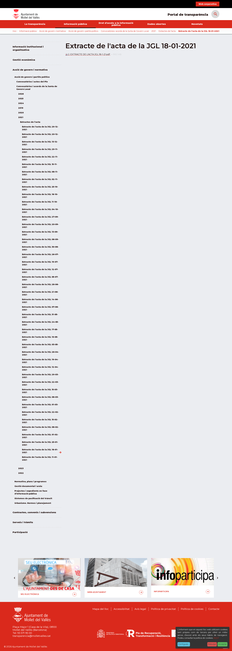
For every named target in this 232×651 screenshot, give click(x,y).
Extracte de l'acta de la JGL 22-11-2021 (40, 158)
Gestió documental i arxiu (28, 486)
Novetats (197, 24)
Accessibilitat (122, 609)
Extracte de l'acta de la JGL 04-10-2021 (40, 210)
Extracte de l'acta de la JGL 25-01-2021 (40, 443)
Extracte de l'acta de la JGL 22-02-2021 (40, 413)
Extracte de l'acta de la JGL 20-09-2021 (40, 225)
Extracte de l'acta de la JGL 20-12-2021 (40, 135)
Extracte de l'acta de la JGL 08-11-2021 (40, 173)
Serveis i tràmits (23, 522)
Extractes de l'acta (167, 31)
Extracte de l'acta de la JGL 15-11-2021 (39, 165)
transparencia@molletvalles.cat (32, 636)
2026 (21, 94)
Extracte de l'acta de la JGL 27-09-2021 (40, 218)
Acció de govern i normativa (52, 31)
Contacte (213, 609)
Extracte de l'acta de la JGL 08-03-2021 (40, 398)
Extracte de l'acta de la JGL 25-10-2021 (40, 188)
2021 (153, 31)
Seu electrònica (30, 594)
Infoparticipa (161, 591)
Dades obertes (156, 24)
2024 (21, 103)
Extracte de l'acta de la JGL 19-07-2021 (40, 263)
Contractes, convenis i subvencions (34, 512)
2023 (20, 468)
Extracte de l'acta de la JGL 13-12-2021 (40, 143)
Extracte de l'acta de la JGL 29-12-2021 (40, 128)
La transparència (35, 24)
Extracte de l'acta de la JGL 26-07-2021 (40, 255)
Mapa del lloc (101, 609)
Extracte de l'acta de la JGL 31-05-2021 (40, 315)
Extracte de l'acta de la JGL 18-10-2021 (40, 195)
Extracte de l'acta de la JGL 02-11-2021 (40, 180)
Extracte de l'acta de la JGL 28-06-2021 (40, 285)
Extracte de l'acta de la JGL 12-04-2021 (40, 368)
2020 (21, 112)
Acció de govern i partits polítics (83, 31)
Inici (14, 31)
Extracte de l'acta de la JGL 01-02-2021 (40, 436)
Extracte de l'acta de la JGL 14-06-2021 (40, 300)
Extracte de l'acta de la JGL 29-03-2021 (40, 376)
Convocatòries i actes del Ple (32, 81)
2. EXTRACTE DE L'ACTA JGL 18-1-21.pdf (89, 54)
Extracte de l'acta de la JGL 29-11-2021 (40, 150)
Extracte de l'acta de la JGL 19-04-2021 (40, 361)
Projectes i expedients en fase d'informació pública (31, 492)
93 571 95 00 (24, 633)
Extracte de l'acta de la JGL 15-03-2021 (40, 391)
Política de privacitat (163, 609)
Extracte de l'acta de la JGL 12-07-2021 (40, 270)
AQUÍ (216, 638)
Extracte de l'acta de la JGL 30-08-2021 (40, 248)
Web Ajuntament (96, 592)
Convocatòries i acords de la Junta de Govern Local (125, 31)
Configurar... (183, 644)
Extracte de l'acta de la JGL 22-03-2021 (40, 383)
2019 (20, 108)
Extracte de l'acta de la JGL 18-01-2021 (40, 451)
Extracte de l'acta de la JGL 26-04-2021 (40, 353)
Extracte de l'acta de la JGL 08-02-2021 (40, 428)
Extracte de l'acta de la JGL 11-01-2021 (39, 458)
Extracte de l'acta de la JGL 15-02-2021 (40, 421)
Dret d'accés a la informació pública (116, 24)
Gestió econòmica (24, 60)
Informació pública (75, 24)
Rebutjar (212, 644)
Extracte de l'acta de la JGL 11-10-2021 (39, 203)
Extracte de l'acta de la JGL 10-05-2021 (40, 338)
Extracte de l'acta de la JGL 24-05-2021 (40, 323)
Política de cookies (192, 609)
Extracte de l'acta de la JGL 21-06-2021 (40, 293)
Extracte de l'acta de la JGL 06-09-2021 (40, 240)
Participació (20, 532)
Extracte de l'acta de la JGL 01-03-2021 (40, 406)
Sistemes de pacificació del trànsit (33, 498)
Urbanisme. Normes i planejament (33, 503)
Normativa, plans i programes (30, 481)
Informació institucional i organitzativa (28, 48)
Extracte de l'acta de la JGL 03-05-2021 (40, 345)
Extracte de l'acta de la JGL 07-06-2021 (40, 308)
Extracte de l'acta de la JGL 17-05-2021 (40, 330)
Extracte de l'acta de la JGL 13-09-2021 (40, 233)
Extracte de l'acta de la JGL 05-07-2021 (40, 278)
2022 (21, 473)
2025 (20, 98)
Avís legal (140, 609)
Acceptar (222, 644)
